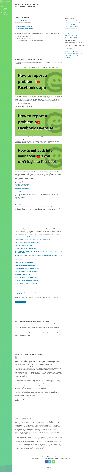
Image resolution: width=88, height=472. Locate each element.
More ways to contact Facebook (71, 37)
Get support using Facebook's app (71, 24)
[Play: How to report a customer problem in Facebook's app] (38, 82)
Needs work (56, 456)
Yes (52, 456)
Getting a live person (69, 33)
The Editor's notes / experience (71, 35)
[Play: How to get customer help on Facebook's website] (38, 122)
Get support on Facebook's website (71, 26)
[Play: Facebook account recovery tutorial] (38, 157)
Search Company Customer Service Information (4, 9)
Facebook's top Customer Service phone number (74, 20)
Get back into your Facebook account (23, 29)
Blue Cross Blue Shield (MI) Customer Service (73, 53)
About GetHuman (4, 14)
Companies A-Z (4, 12)
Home (2, 6)
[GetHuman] (5, 1)
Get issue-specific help (69, 30)
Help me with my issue (20, 301)
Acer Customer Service (69, 57)
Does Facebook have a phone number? (72, 22)
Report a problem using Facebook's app (23, 26)
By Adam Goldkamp (21, 356)
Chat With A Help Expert (69, 48)
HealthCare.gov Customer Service (71, 55)
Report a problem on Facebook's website (24, 28)
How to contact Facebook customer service (73, 31)
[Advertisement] (38, 49)
